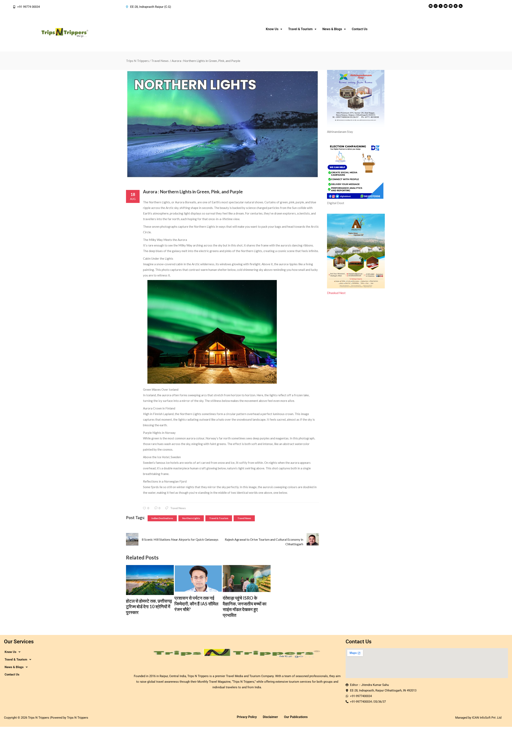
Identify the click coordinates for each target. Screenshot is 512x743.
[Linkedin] (451, 6)
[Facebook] (431, 6)
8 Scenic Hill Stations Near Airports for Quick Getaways (180, 539)
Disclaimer (270, 717)
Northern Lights (191, 518)
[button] (274, 29)
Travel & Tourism (218, 518)
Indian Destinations (162, 518)
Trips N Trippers (137, 61)
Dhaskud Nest (336, 293)
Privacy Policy (247, 717)
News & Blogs (332, 29)
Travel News (160, 61)
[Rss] (461, 6)
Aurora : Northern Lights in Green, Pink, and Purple (193, 191)
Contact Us (359, 29)
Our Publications (296, 717)
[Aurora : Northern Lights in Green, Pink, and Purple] (222, 124)
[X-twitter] (441, 6)
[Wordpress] (456, 6)
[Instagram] (436, 6)
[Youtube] (446, 6)
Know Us (272, 29)
